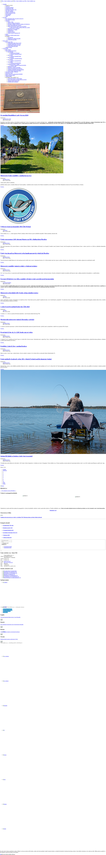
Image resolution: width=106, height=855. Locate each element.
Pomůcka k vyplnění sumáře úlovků (12, 35)
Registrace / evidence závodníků (14, 67)
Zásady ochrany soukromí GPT (14, 33)
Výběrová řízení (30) (7, 537)
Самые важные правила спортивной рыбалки (10, 631)
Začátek (4, 469)
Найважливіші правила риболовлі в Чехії (9, 639)
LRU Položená (11, 57)
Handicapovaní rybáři (12, 66)
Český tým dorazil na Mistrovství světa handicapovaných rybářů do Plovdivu (24, 253)
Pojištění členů (10, 30)
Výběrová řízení (8, 76)
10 (3, 481)
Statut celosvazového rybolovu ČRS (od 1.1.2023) (20, 27)
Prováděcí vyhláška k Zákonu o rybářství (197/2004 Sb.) (19, 24)
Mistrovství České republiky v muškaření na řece (15, 175)
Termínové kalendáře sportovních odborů (16, 69)
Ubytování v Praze (9, 72)
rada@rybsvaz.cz (7, 561)
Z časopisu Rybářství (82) (8, 530)
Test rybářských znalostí (10, 19)
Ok (0, 854)
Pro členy (5, 17)
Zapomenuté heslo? (7, 547)
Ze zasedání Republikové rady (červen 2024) (14, 115)
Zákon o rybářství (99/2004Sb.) (14, 23)
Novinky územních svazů (10, 13)
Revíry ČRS (5, 40)
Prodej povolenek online (10, 75)
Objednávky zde (53, 510)
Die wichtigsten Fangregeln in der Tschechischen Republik (11, 624)
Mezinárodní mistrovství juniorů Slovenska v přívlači (17, 319)
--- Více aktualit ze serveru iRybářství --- (8, 490)
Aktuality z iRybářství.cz (10, 12)
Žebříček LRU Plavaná (14, 53)
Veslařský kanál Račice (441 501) (14, 44)
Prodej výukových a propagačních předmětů (14, 74)
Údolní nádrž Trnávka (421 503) (14, 45)
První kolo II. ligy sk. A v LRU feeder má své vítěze (16, 332)
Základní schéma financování (13, 80)
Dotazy (6, 34)
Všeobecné (7, 6)
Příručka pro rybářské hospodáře (14, 38)
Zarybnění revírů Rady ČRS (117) (10, 532)
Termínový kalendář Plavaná (15, 54)
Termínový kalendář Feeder (15, 56)
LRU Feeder (10, 55)
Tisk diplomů (10, 37)
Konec (4, 483)
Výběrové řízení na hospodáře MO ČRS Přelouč (15, 226)
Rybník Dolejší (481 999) (13, 46)
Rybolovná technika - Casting (13, 64)
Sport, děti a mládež (9, 10)
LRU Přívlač (10, 59)
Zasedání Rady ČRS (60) (8, 525)
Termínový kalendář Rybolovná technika (18, 65)
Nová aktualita (8, 14)
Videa (6, 16)
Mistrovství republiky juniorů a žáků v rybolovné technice (18, 266)
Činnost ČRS (5, 48)
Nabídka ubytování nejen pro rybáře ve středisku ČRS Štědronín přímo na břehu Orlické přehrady (21, 517)
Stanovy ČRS (10, 21)
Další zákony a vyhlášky (12, 29)
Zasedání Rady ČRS (9, 8)
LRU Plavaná (10, 51)
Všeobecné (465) (6, 535)
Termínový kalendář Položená (16, 58)
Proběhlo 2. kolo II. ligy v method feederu (13, 346)
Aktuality (5, 4)
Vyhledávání (7, 15)
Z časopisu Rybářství (9, 7)
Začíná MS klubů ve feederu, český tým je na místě (16, 456)
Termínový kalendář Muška (15, 63)
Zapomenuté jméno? (8, 546)
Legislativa (7, 20)
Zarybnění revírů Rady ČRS (10, 9)
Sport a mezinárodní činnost (10, 50)
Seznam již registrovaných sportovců (15, 68)
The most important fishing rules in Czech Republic (10, 617)
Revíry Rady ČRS (9, 41)
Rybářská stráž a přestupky (13, 81)
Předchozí (5, 470)
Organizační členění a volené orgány (15, 78)
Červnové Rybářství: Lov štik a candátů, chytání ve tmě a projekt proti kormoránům (27, 279)
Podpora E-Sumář (11, 31)
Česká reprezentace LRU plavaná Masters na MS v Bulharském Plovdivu (23, 239)
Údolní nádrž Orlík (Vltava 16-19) (14, 43)
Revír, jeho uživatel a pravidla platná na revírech (17, 79)
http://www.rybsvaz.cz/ (8, 562)
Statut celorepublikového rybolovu (14, 25)
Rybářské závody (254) (7, 527)
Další (4, 482)
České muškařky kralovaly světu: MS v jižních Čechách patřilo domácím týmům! (26, 359)
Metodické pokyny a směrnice (14, 28)
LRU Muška (10, 61)
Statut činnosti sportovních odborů (14, 70)
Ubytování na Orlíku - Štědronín (11, 71)
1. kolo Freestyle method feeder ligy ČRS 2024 (15, 307)
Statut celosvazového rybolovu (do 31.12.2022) (17, 26)
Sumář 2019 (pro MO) (12, 39)
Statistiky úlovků (8, 47)
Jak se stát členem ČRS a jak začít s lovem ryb (14, 18)
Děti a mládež (8, 49)
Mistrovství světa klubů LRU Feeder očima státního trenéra (19, 293)
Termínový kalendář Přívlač (15, 60)
